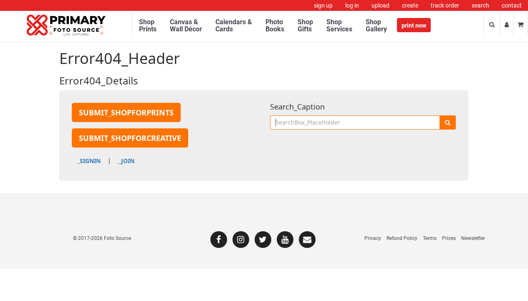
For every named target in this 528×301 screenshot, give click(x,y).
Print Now (414, 25)
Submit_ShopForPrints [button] (126, 112)
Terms (430, 238)
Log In (352, 5)
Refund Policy (402, 238)
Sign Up (323, 5)
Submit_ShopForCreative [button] (130, 138)
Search (480, 5)
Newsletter (473, 238)
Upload (380, 5)
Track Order (445, 5)
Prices (449, 238)
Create (410, 5)
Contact (512, 5)
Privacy (372, 238)
